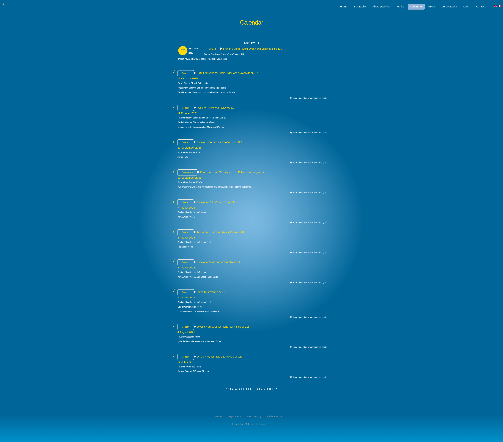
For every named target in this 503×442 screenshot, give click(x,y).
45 (270, 388)
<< (227, 388)
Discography (449, 6)
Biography (360, 6)
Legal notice (234, 416)
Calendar (416, 6)
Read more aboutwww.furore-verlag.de (309, 98)
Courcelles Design (272, 416)
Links (466, 6)
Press (431, 6)
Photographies (381, 6)
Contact (481, 6)
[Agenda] (499, 6)
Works (400, 6)
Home (343, 6)
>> (275, 388)
